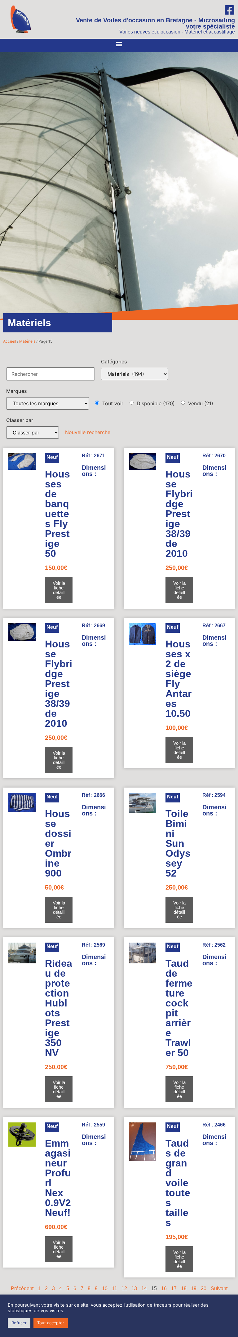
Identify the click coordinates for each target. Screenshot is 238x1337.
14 (144, 1288)
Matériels (27, 341)
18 (184, 1288)
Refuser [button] (19, 1322)
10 (105, 1288)
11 (114, 1288)
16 (164, 1288)
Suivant (219, 1288)
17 (174, 1288)
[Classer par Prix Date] (32, 432)
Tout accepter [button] (50, 1322)
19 (193, 1288)
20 (203, 1288)
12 (124, 1288)
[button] (119, 44)
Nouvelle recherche (87, 432)
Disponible (156, 403)
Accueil (9, 341)
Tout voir (112, 403)
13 (134, 1288)
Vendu (200, 403)
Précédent (22, 1288)
